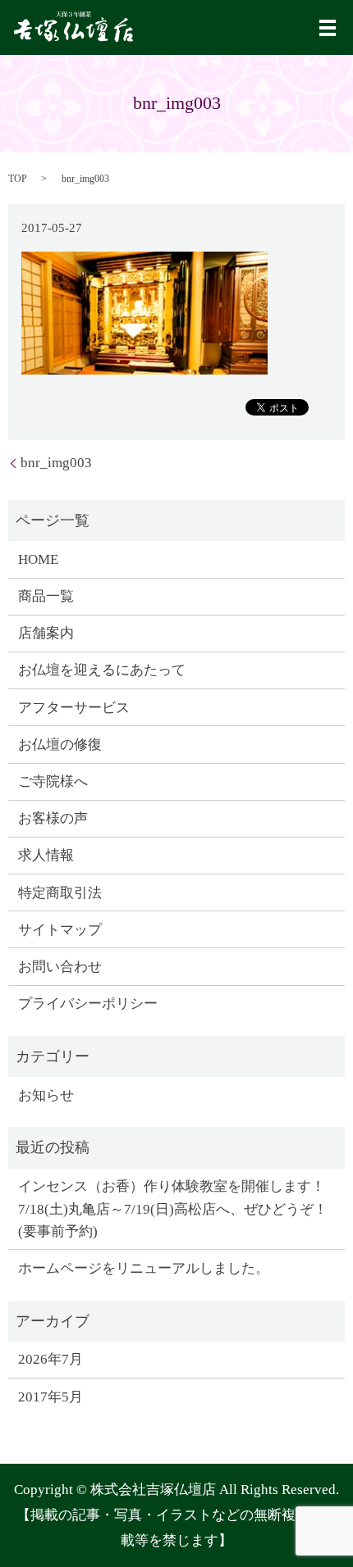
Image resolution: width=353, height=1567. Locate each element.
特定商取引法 (60, 893)
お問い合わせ (60, 966)
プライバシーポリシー (88, 1003)
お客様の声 (53, 818)
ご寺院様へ (53, 781)
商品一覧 (46, 596)
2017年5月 (50, 1397)
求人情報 (46, 855)
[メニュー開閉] (327, 28)
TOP (17, 178)
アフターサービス (74, 707)
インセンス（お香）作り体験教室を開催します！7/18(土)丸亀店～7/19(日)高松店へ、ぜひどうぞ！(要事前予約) (173, 1208)
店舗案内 (46, 633)
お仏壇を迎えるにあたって (102, 670)
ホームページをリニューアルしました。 (143, 1268)
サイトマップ (60, 930)
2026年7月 (50, 1359)
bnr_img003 (56, 462)
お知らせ (46, 1095)
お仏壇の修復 (60, 744)
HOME (38, 559)
